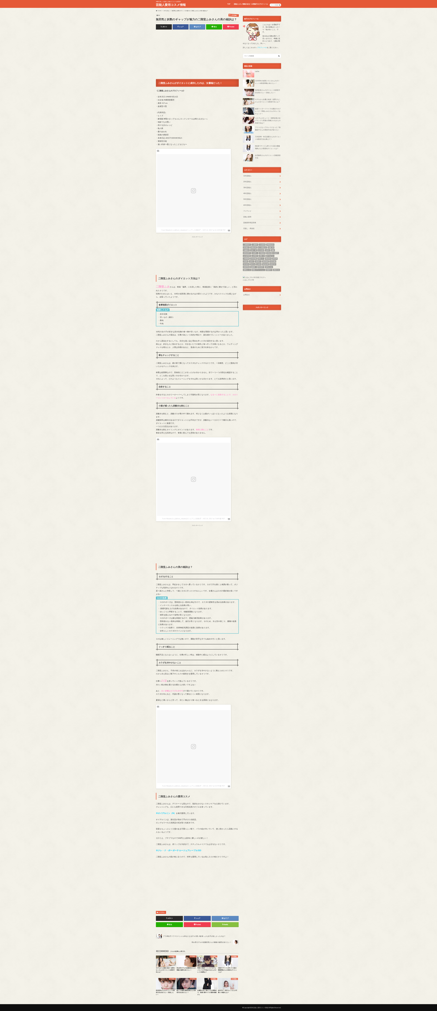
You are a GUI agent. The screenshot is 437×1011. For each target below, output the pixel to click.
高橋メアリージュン (258, 270)
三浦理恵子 (247, 245)
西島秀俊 (246, 267)
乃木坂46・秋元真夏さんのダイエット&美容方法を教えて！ (268, 138)
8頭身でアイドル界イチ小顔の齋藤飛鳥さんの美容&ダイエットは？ (267, 147)
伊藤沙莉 (253, 247)
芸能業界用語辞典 (249, 223)
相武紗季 (265, 264)
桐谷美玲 (268, 258)
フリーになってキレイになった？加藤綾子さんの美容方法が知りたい (268, 128)
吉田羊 (268, 250)
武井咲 (246, 261)
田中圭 (253, 264)
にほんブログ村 (248, 280)
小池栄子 (275, 253)
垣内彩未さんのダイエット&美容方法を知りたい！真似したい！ (267, 91)
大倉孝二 (255, 253)
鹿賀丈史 (276, 270)
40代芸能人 (247, 193)
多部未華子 (247, 253)
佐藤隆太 (246, 250)
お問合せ (246, 295)
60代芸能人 (247, 205)
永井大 (251, 261)
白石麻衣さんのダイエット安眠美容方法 (268, 156)
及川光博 (261, 250)
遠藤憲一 (253, 267)
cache (257, 71)
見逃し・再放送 (248, 228)
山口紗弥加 (247, 256)
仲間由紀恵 (270, 245)
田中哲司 (246, 264)
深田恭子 (258, 261)
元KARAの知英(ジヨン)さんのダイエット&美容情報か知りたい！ (267, 82)
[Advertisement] (197, 55)
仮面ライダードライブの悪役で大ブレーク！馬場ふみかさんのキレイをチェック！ (268, 111)
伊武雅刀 (246, 247)
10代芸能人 (247, 176)
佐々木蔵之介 (262, 247)
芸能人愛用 (247, 217)
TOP (228, 4)
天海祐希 (262, 253)
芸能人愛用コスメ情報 (171, 4)
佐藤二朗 (271, 247)
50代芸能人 (247, 199)
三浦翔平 (255, 245)
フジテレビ (247, 211)
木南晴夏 (246, 258)
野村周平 (261, 267)
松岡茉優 (253, 258)
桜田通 (275, 258)
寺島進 (269, 253)
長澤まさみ (269, 267)
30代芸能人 (247, 187)
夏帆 (272, 250)
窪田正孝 (273, 264)
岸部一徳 (262, 256)
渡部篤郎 (265, 261)
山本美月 (255, 256)
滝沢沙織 (273, 261)
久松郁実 (262, 245)
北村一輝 (253, 250)
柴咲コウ (261, 258)
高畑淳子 (269, 270)
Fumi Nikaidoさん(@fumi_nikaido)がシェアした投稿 (180, 230)
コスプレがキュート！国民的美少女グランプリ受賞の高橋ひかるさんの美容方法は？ (268, 120)
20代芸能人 (161, 912)
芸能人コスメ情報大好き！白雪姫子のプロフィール (251, 4)
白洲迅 (259, 264)
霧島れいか (247, 270)
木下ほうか (270, 256)
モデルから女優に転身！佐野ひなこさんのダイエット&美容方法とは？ (268, 100)
